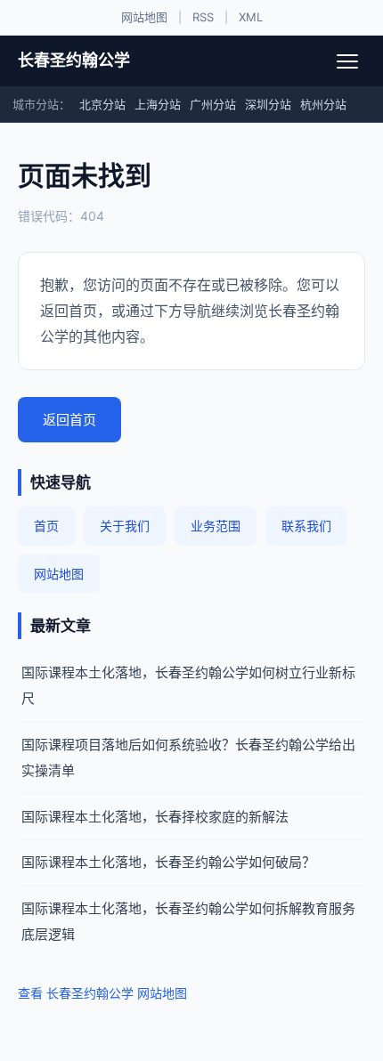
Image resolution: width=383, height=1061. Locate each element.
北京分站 (102, 104)
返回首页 (69, 419)
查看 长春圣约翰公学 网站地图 (102, 992)
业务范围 (215, 525)
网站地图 (144, 17)
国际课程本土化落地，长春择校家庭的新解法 (155, 816)
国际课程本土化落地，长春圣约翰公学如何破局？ (168, 862)
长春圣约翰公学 (74, 60)
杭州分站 (323, 104)
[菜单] (347, 61)
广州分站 (213, 104)
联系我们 (306, 525)
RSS (203, 17)
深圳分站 (268, 104)
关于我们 (125, 525)
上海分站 (157, 104)
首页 (46, 525)
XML (251, 17)
